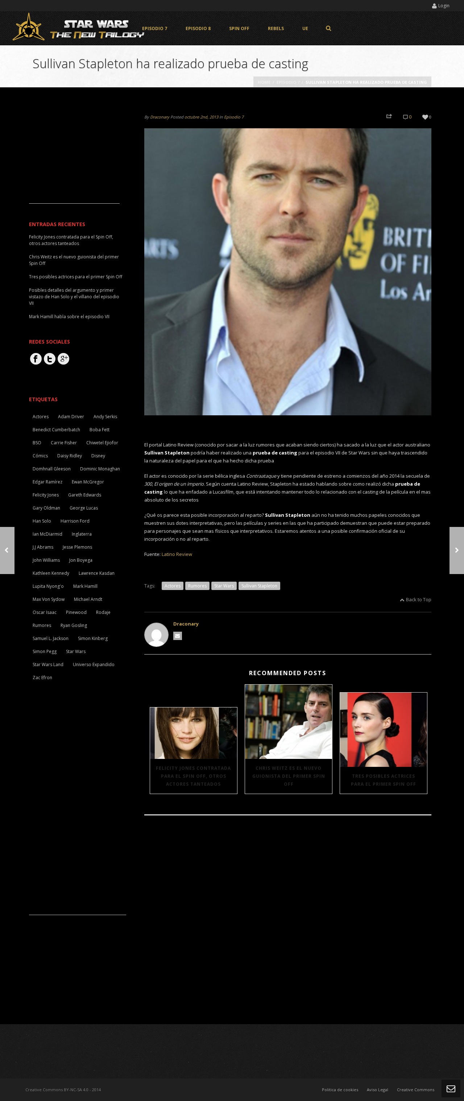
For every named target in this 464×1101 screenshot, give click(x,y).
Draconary (159, 117)
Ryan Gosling (74, 625)
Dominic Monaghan (100, 469)
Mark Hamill (85, 586)
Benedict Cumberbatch (56, 430)
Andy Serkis (105, 417)
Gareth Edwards (84, 495)
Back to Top (418, 599)
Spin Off (239, 28)
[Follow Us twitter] (49, 359)
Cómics (40, 456)
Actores (173, 586)
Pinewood (76, 612)
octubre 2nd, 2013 (201, 117)
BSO (37, 443)
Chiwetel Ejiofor (102, 443)
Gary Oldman (46, 508)
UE (305, 28)
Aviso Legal (377, 1089)
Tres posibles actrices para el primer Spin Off (383, 780)
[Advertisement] (74, 158)
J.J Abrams (43, 547)
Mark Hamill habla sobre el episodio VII (69, 316)
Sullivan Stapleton (259, 586)
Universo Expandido (94, 664)
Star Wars (224, 586)
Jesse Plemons (77, 547)
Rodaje (103, 612)
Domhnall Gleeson (52, 469)
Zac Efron (42, 677)
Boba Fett (99, 430)
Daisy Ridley (69, 456)
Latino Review (177, 554)
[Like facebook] (36, 359)
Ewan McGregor (88, 482)
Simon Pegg (45, 651)
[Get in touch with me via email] (177, 636)
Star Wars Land (48, 664)
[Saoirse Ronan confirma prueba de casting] (7, 550)
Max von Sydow (49, 599)
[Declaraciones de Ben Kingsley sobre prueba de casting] (457, 550)
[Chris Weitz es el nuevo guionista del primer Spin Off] (288, 722)
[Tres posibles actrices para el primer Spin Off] (383, 730)
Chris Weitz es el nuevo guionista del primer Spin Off (288, 776)
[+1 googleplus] (63, 359)
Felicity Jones (46, 495)
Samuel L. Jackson (51, 638)
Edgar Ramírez (47, 482)
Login (444, 6)
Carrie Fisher (64, 443)
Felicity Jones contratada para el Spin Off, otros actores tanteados (193, 776)
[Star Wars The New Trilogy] (79, 28)
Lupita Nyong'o (48, 586)
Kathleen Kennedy (51, 573)
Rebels (276, 28)
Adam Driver (71, 417)
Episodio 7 (154, 28)
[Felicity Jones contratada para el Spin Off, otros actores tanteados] (193, 733)
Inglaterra (82, 534)
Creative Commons (415, 1089)
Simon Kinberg (93, 638)
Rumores (197, 586)
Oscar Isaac (45, 612)
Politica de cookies (340, 1089)
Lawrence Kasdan (97, 573)
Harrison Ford (75, 521)
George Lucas (84, 508)
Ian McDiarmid (47, 534)
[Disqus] (287, 920)
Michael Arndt (88, 599)
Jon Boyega (80, 560)
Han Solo (42, 521)
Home (264, 82)
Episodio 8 (198, 28)
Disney (98, 456)
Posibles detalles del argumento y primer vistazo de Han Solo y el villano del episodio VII (74, 296)
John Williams (46, 560)
